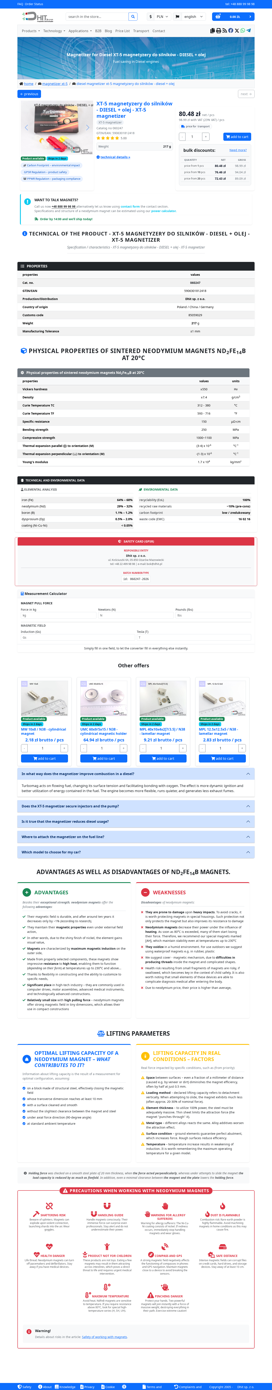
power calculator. (164, 211)
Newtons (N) (107, 609)
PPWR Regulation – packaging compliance (53, 179)
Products (29, 31)
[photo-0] (57, 148)
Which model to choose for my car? (51, 852)
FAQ (20, 4)
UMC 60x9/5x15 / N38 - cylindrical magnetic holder (103, 731)
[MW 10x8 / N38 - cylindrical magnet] (44, 698)
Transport (141, 31)
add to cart (239, 136)
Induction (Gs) (31, 632)
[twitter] (236, 31)
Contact (159, 31)
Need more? (238, 150)
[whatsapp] (242, 31)
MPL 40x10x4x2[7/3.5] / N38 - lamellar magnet (162, 731)
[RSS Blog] (224, 31)
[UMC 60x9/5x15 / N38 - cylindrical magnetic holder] (103, 698)
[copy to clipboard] (212, 31)
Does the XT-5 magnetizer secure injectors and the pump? (70, 806)
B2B (98, 31)
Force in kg (28, 609)
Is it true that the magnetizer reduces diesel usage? (65, 821)
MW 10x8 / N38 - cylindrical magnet (43, 731)
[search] (133, 17)
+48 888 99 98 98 (243, 4)
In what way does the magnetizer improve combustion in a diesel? (78, 773)
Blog (108, 31)
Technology (53, 31)
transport (198, 126)
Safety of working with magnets (104, 1337)
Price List (122, 31)
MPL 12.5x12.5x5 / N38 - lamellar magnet (218, 731)
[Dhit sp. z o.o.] (37, 17)
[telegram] (248, 31)
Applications (79, 31)
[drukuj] (218, 31)
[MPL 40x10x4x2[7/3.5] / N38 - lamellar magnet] (163, 698)
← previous (30, 93)
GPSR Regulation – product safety (45, 172)
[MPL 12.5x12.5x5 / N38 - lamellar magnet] (222, 698)
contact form (131, 206)
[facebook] (231, 31)
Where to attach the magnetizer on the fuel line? (63, 836)
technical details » (115, 157)
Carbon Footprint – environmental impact (53, 165)
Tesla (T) (142, 632)
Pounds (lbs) (184, 609)
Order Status (34, 4)
